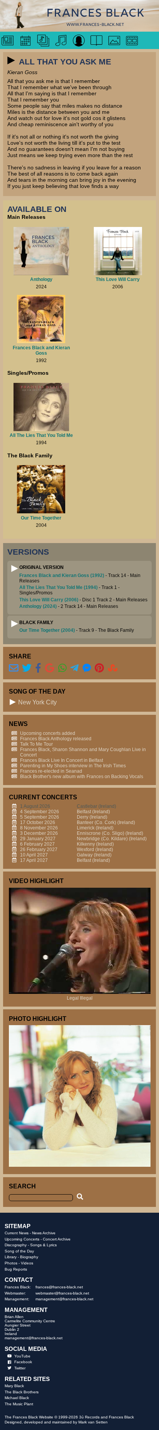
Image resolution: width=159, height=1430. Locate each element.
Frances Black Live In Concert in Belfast (61, 760)
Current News (17, 1233)
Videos (27, 1263)
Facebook (23, 1362)
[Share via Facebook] (38, 668)
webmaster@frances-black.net (62, 1293)
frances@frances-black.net (59, 1287)
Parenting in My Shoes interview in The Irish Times (73, 765)
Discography (16, 1245)
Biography (29, 1257)
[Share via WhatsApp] (62, 668)
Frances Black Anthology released (55, 738)
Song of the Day (19, 1251)
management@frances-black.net (64, 1299)
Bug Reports (16, 1269)
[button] (11, 60)
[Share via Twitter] (27, 668)
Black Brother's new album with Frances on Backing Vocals (81, 776)
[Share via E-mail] (14, 668)
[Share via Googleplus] (49, 668)
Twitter (19, 1368)
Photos (11, 1263)
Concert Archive (57, 1239)
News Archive (44, 1233)
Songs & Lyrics (43, 1245)
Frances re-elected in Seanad (51, 771)
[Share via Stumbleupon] (113, 668)
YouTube (22, 1356)
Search (22, 1186)
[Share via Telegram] (74, 668)
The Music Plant (19, 1404)
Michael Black (17, 1398)
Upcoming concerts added (47, 733)
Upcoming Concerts (22, 1239)
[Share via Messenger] (87, 668)
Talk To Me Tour (36, 744)
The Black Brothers (22, 1392)
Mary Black (14, 1386)
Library (11, 1257)
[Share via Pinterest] (99, 668)
